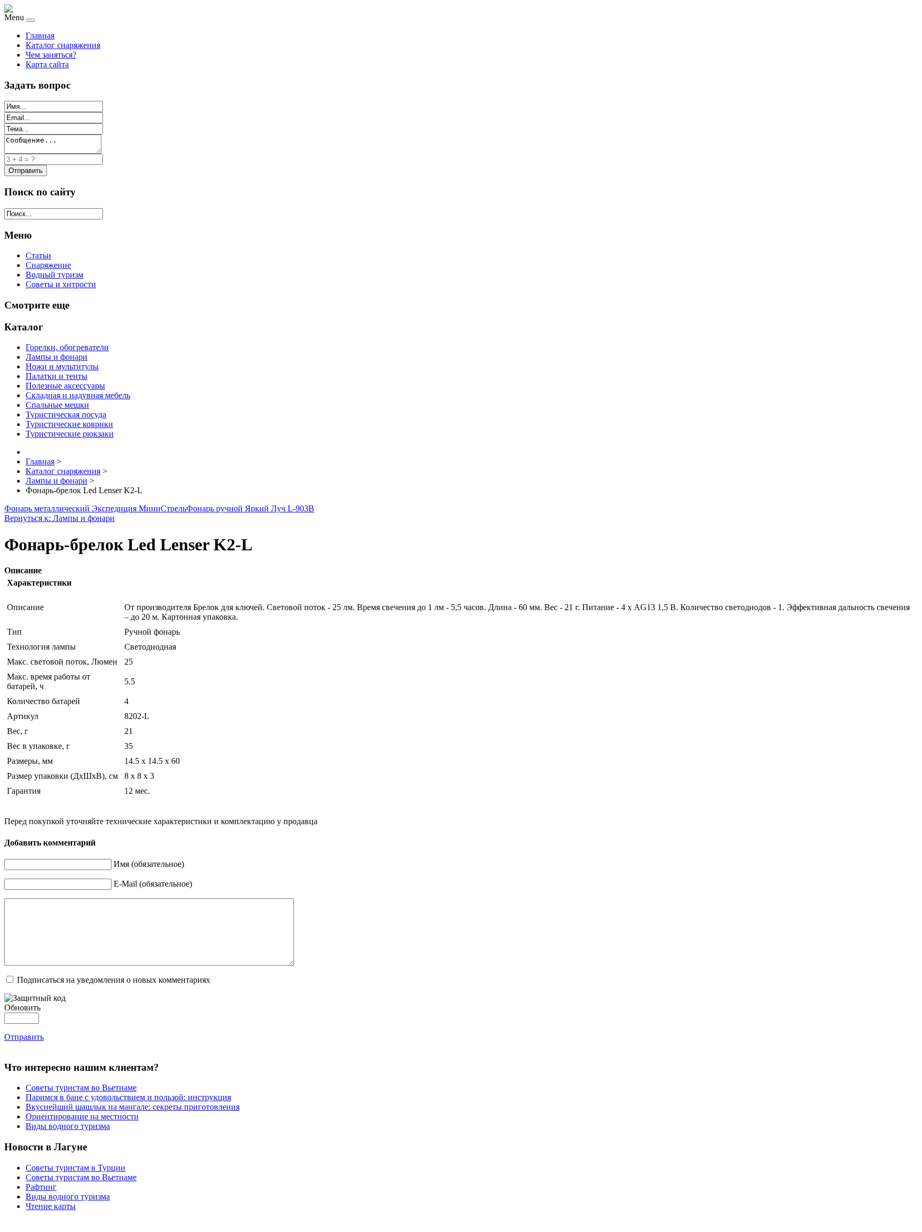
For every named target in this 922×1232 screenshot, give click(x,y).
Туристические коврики (69, 424)
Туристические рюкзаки (70, 433)
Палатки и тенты (57, 376)
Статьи (38, 255)
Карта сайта (47, 64)
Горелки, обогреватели (67, 347)
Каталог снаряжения (63, 45)
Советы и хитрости (61, 284)
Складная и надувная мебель (78, 395)
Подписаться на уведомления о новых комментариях (113, 979)
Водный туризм (54, 274)
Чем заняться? (51, 54)
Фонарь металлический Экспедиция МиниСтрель (95, 508)
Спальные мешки (57, 404)
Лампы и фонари (57, 356)
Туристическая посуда (66, 414)
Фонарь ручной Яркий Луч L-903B (250, 508)
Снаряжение (48, 265)
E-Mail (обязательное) (153, 883)
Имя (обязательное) (149, 863)
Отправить (24, 1036)
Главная (40, 35)
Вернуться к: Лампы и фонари (59, 518)
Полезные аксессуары (65, 385)
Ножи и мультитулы (62, 366)
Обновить (22, 1007)
